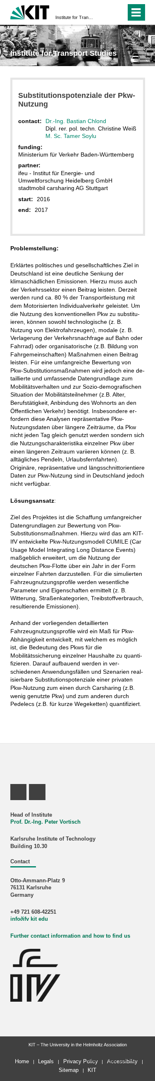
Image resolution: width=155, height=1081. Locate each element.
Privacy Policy (80, 1061)
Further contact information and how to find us (70, 936)
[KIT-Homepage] (30, 11)
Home (22, 1061)
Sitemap (69, 1070)
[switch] (105, 12)
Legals (46, 1061)
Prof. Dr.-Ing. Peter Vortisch (45, 822)
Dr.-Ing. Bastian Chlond (75, 121)
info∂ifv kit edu (29, 919)
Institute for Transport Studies (75, 17)
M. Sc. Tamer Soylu (70, 136)
